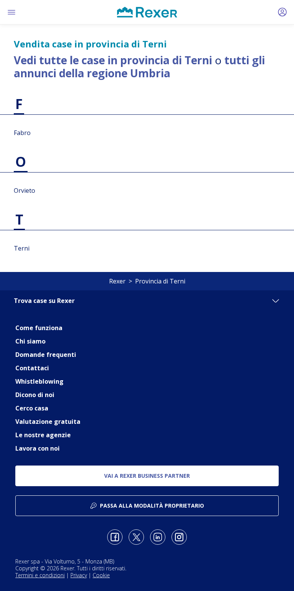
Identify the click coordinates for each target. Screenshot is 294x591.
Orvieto (24, 190)
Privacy (78, 575)
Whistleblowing (39, 381)
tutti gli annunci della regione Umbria (139, 66)
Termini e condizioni (40, 575)
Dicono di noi (34, 395)
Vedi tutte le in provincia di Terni (113, 60)
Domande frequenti (45, 354)
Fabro (22, 133)
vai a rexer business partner (147, 475)
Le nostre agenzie (43, 435)
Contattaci (32, 368)
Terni (21, 248)
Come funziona (38, 328)
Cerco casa (31, 408)
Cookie (101, 575)
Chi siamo (30, 341)
